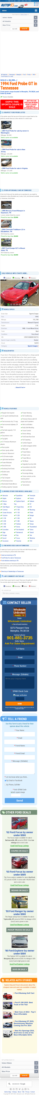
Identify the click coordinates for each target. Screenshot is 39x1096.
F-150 (18, 513)
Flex (17, 535)
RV (30, 518)
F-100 (18, 510)
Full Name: (20, 649)
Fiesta (18, 527)
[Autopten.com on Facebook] (11, 1089)
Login (36, 5)
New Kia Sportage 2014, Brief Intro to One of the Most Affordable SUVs (24, 1033)
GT (30, 504)
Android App (7, 1092)
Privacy (27, 1092)
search (24, 29)
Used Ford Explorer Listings (20, 964)
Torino (31, 530)
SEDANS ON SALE (19, 890)
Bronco (4, 501)
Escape (4, 535)
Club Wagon (6, 507)
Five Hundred (20, 530)
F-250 (18, 515)
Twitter (25, 278)
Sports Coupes (33, 346)
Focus (18, 538)
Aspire (4, 498)
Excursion (5, 541)
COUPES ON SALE (19, 851)
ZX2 (31, 541)
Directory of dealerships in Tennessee (12, 571)
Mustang (32, 510)
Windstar (32, 538)
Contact (32, 1092)
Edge (3, 532)
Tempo (32, 524)
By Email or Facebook (14, 780)
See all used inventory (20, 624)
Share (37, 3)
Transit (32, 532)
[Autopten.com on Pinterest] (14, 1089)
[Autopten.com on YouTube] (23, 1089)
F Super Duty (20, 507)
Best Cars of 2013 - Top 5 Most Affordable (24, 1013)
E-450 (4, 527)
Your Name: (20, 730)
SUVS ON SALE (18, 969)
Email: (20, 657)
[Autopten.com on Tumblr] (25, 1089)
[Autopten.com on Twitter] (20, 1089)
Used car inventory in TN (8, 555)
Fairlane (18, 524)
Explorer (18, 498)
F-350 (18, 518)
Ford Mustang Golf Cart (24, 993)
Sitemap (14, 1092)
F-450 (18, 521)
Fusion (32, 498)
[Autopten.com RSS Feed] (28, 1089)
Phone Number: (20, 666)
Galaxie (32, 501)
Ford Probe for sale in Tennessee (11, 558)
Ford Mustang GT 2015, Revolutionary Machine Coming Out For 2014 (24, 1023)
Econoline (5, 530)
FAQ (23, 1092)
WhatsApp (17, 278)
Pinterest (33, 278)
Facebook (8, 278)
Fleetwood (19, 532)
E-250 (4, 521)
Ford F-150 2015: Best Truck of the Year (23, 1004)
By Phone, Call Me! (13, 785)
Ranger (32, 515)
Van (31, 535)
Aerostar (5, 496)
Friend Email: (19, 753)
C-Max (4, 504)
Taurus (32, 521)
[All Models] (19, 21)
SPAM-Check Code (19, 691)
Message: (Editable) (19, 674)
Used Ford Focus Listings (19, 846)
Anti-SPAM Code (19, 790)
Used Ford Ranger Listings (19, 925)
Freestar (18, 541)
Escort (4, 538)
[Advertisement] (19, 52)
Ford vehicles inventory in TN (9, 561)
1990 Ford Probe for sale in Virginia (15, 168)
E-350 (4, 524)
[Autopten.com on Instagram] (17, 1089)
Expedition (19, 496)
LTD (31, 507)
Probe (31, 513)
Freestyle (32, 496)
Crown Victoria (7, 513)
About (19, 1092)
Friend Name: (19, 746)
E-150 (4, 518)
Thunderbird (33, 527)
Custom (4, 515)
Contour (4, 510)
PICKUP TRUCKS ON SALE (19, 930)
